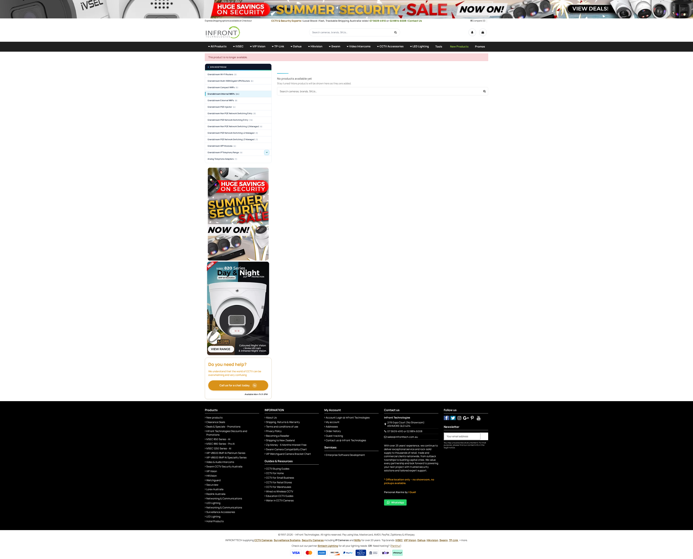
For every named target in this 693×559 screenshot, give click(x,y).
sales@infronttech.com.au (402, 437)
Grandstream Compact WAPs (223, 87)
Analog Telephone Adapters (222, 158)
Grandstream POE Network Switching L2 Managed (233, 132)
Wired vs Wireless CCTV (279, 491)
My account (332, 422)
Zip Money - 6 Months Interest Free (286, 444)
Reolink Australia (215, 494)
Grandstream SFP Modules (222, 145)
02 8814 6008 (398, 20)
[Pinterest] (472, 418)
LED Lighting (213, 503)
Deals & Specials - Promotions (223, 426)
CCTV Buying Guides (277, 468)
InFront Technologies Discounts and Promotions (226, 432)
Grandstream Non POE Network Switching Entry (232, 113)
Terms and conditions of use (282, 426)
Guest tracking (334, 435)
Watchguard (213, 480)
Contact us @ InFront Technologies (346, 440)
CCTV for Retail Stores (279, 482)
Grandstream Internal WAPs (223, 93)
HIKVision (211, 475)
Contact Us (415, 20)
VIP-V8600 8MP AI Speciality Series (226, 457)
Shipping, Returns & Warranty (283, 422)
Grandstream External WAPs (222, 100)
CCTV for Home (275, 473)
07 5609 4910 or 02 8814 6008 (404, 431)
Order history (333, 431)
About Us (271, 417)
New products (214, 417)
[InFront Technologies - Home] (223, 32)
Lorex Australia (214, 489)
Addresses (332, 426)
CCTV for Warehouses (278, 487)
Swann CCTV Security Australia (224, 466)
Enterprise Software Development (345, 455)
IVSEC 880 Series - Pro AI (220, 443)
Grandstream (218, 67)
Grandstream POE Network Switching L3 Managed (233, 139)
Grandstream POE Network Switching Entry (230, 119)
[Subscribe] (484, 436)
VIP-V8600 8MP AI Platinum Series (225, 453)
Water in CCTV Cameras (280, 500)
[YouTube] (478, 418)
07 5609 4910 (378, 20)
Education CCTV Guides (279, 496)
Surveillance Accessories (220, 512)
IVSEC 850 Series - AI (218, 439)
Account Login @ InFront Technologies (348, 417)
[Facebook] (446, 418)
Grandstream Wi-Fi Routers (222, 74)
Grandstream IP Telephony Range (225, 152)
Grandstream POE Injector (222, 106)
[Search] (395, 32)
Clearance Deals (215, 422)
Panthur (395, 545)
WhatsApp (397, 502)
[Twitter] (453, 418)
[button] (217, 47)
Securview (212, 484)
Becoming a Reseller (277, 435)
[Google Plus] (466, 418)
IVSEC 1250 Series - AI (218, 448)
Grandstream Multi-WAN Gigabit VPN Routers (230, 80)
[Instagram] (459, 418)
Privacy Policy (274, 431)
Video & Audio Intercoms (220, 462)
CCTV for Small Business (280, 477)
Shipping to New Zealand (280, 440)
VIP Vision (211, 471)
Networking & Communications (224, 498)
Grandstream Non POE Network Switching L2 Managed (235, 126)
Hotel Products (215, 521)
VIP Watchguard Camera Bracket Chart (288, 454)
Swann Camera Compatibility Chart (286, 449)
